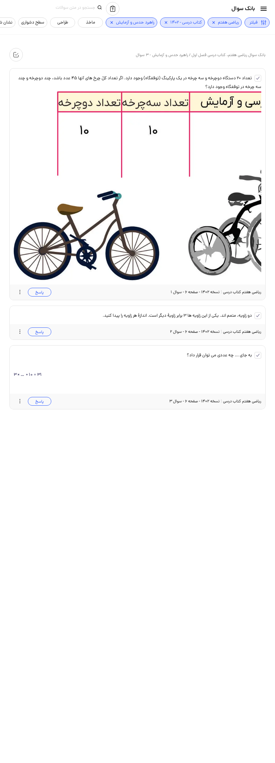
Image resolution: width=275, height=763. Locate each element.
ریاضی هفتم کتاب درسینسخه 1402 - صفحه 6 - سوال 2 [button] (215, 331)
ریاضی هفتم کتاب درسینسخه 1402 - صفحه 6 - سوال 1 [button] (216, 292)
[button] (264, 9)
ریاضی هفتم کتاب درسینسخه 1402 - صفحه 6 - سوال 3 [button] (215, 401)
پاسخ (39, 292)
